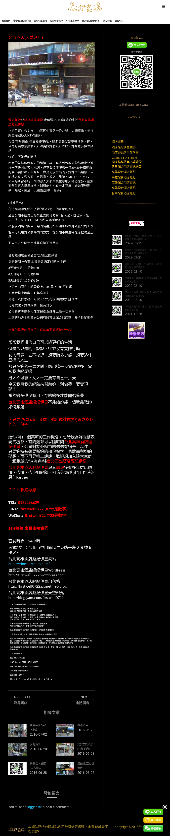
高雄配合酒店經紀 (124, 172)
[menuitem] (6, 20)
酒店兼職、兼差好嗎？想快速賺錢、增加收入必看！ (143, 280)
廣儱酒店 (35, 744)
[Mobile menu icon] (163, 6)
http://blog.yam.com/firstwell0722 (36, 597)
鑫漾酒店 (82, 725)
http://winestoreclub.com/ (29, 564)
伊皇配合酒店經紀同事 (127, 166)
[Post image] (17, 730)
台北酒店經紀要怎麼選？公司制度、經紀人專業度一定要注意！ (143, 251)
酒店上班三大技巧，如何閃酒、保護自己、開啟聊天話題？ (143, 265)
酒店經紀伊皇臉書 (124, 147)
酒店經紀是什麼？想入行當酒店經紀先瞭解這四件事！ (143, 308)
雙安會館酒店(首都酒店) (85, 746)
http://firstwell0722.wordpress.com (36, 575)
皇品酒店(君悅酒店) (85, 766)
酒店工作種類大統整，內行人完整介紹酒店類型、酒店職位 (143, 294)
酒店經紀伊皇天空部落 (127, 161)
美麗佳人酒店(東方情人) (38, 766)
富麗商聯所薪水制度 (38, 727)
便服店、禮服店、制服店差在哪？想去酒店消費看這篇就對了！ (143, 237)
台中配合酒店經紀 (124, 193)
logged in (34, 807)
